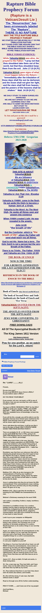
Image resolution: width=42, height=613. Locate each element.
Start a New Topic (7, 365)
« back (3, 608)
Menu (5, 354)
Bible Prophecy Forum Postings (14, 362)
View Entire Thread (33, 371)
